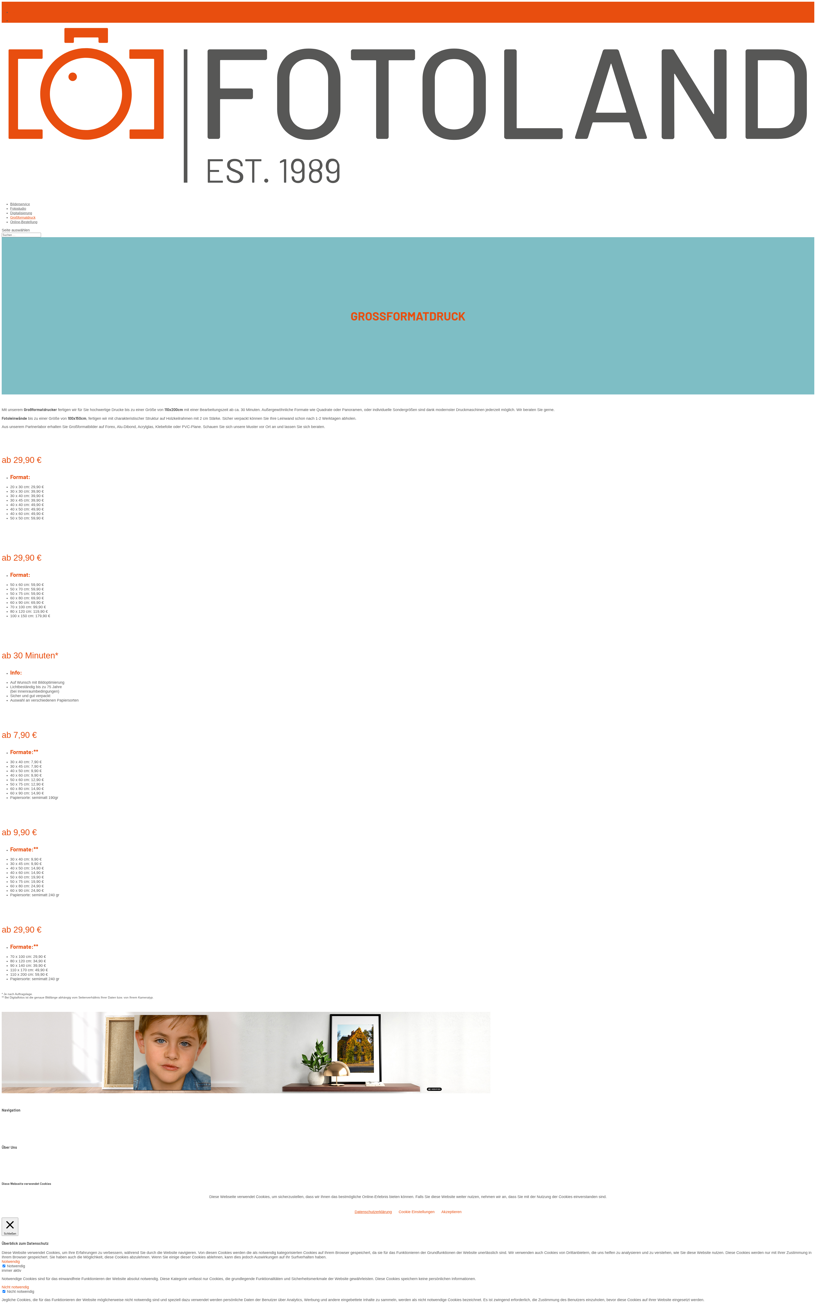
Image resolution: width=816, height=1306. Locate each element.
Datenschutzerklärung (28, 1166)
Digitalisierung (22, 1128)
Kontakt (16, 1157)
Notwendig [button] (11, 1261)
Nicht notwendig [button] (15, 1287)
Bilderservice (21, 1119)
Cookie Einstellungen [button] (417, 1212)
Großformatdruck (24, 1133)
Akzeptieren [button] (451, 1212)
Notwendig (16, 1266)
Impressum (19, 1161)
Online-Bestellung (25, 1137)
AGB (14, 1170)
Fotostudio (19, 1124)
